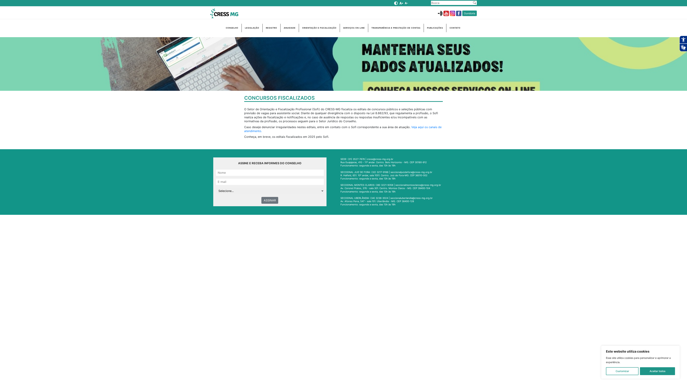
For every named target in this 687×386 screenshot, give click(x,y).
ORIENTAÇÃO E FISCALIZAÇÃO (319, 28)
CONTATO (455, 28)
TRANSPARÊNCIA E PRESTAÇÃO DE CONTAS (395, 28)
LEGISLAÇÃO (252, 28)
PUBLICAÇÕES (435, 28)
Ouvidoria (469, 13)
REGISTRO (271, 28)
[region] (640, 362)
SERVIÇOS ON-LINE (354, 28)
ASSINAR (270, 200)
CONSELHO (232, 28)
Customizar (622, 371)
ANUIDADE (290, 28)
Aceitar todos (658, 371)
